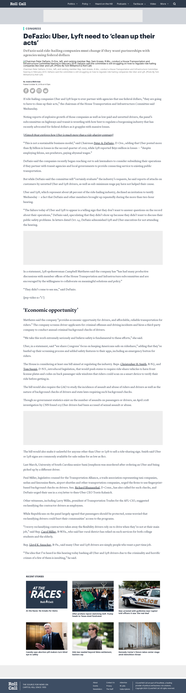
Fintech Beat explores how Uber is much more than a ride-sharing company (68, 135)
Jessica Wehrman (33, 82)
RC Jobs (122, 686)
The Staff (109, 689)
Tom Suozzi (30, 369)
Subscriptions (125, 689)
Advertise (123, 682)
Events (95, 686)
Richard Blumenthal (87, 487)
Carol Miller (48, 532)
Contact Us (110, 682)
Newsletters (97, 689)
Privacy (109, 686)
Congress (33, 28)
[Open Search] (174, 3)
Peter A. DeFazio (104, 143)
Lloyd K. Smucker (40, 545)
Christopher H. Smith (133, 364)
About (95, 682)
